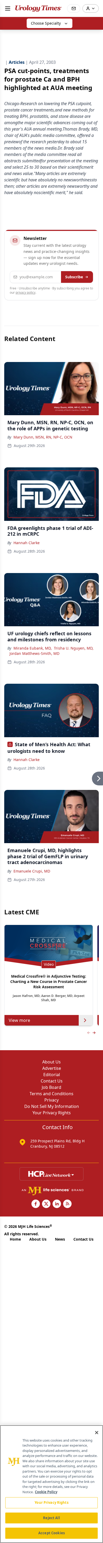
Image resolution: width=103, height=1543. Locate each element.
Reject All (51, 1517)
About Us (51, 1062)
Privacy (51, 1100)
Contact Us (52, 1081)
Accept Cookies (51, 1533)
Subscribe (74, 276)
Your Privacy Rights (51, 1113)
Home (15, 1239)
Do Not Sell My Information (51, 1106)
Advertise (51, 1068)
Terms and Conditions (51, 1094)
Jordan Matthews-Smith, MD (34, 653)
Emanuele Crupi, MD (31, 871)
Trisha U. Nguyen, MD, (73, 648)
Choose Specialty (46, 23)
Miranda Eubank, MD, (32, 648)
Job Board (51, 1087)
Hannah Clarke (26, 542)
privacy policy (25, 292)
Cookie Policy (46, 1492)
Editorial (51, 1074)
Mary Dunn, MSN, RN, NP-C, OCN (42, 437)
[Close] (96, 1432)
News (60, 1239)
